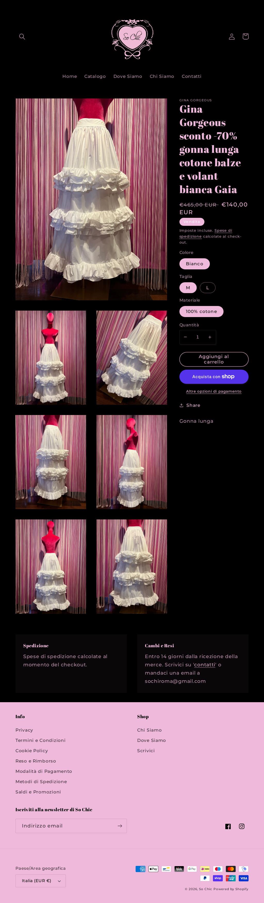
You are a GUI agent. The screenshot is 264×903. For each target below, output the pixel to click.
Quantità (189, 324)
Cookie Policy (31, 750)
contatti (204, 664)
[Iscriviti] (120, 826)
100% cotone (201, 311)
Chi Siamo (149, 730)
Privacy (24, 730)
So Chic (205, 889)
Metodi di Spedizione (41, 781)
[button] (22, 36)
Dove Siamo (151, 740)
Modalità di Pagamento (43, 771)
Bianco (194, 263)
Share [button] (193, 405)
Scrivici (146, 750)
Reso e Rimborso (35, 761)
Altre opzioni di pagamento (214, 391)
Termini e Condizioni (40, 740)
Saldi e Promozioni (38, 791)
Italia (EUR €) (36, 880)
